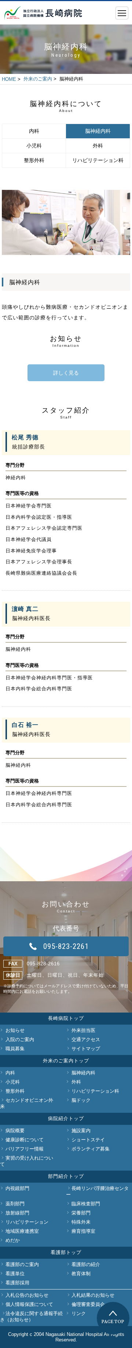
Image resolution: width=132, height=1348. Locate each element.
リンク (79, 1313)
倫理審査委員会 (88, 1304)
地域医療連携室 (22, 1231)
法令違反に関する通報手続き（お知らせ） (31, 1316)
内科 (34, 131)
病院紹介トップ (66, 1118)
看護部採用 (17, 1282)
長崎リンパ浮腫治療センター (97, 1191)
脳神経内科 (98, 131)
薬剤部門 (15, 1203)
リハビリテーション (27, 1222)
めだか (13, 1240)
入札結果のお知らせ (93, 1295)
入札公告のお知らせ (27, 1295)
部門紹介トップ (66, 1176)
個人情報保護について (29, 1304)
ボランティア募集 (91, 1149)
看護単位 (15, 1273)
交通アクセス (86, 1039)
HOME (9, 79)
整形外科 (34, 160)
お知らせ (15, 1030)
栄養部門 (81, 1213)
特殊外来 (81, 1222)
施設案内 (81, 1130)
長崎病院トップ (66, 1018)
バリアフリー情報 (25, 1149)
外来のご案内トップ (66, 1060)
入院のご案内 (20, 1039)
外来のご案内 (37, 79)
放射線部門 (17, 1213)
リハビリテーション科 (98, 160)
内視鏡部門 (17, 1188)
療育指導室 (83, 1231)
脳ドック (81, 1100)
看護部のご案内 (22, 1264)
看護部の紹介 (86, 1264)
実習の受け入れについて (26, 1161)
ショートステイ (88, 1139)
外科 (98, 146)
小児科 (34, 146)
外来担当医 (83, 1030)
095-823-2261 (66, 946)
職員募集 (15, 1048)
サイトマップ (86, 1048)
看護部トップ (66, 1252)
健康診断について (25, 1139)
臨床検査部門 (86, 1203)
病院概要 (15, 1130)
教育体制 (81, 1273)
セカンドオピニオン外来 (26, 1103)
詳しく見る (66, 373)
